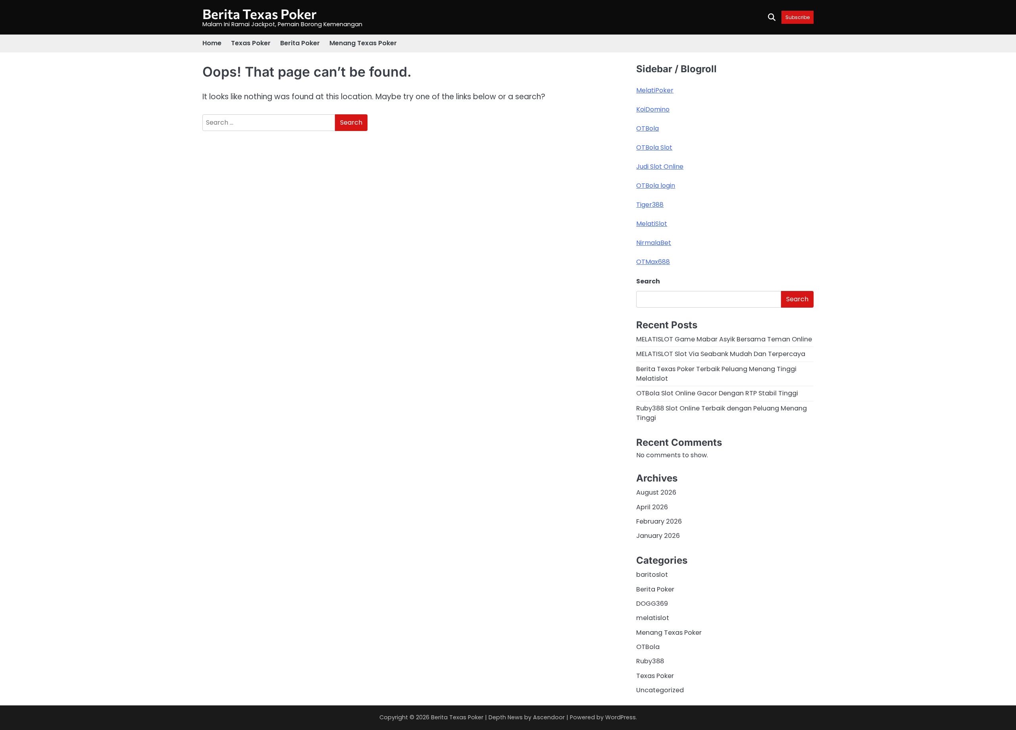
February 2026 (659, 521)
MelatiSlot (651, 223)
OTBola (647, 128)
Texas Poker (251, 43)
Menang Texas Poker (363, 43)
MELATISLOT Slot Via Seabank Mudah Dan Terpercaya (720, 353)
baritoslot (652, 574)
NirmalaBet (653, 242)
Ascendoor (549, 717)
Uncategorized (660, 690)
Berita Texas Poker (259, 14)
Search (648, 281)
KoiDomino (653, 109)
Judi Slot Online (659, 166)
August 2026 (656, 492)
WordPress (620, 717)
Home (211, 43)
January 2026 (658, 535)
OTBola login (655, 185)
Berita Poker (300, 43)
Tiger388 (650, 204)
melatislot (652, 617)
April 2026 (652, 507)
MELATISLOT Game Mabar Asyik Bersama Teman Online (724, 339)
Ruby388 (650, 661)
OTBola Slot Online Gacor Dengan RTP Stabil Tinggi (717, 393)
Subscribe (797, 17)
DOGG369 (652, 603)
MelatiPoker (654, 90)
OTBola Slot (654, 147)
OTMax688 (653, 261)
